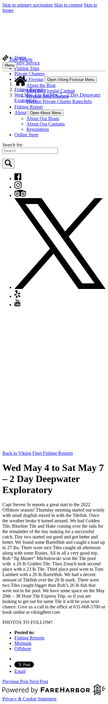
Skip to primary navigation (27, 4)
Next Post (38, 681)
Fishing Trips (26, 68)
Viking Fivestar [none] (29, 79)
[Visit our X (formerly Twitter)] (60, 287)
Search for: (12, 144)
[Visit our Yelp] (17, 296)
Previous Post (15, 681)
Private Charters (29, 73)
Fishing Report (28, 106)
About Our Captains (45, 123)
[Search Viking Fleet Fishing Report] (8, 164)
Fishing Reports (29, 89)
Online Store (26, 134)
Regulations (37, 129)
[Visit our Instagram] (18, 186)
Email (20, 671)
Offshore (22, 648)
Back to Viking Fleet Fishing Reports (37, 453)
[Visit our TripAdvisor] (20, 195)
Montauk (23, 643)
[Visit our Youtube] (17, 304)
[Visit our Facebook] (17, 178)
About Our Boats (42, 118)
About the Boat (41, 85)
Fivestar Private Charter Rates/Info (59, 101)
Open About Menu (45, 113)
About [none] (20, 112)
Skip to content (68, 4)
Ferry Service (27, 62)
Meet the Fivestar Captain (50, 90)
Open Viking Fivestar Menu (70, 79)
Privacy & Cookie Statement (29, 698)
